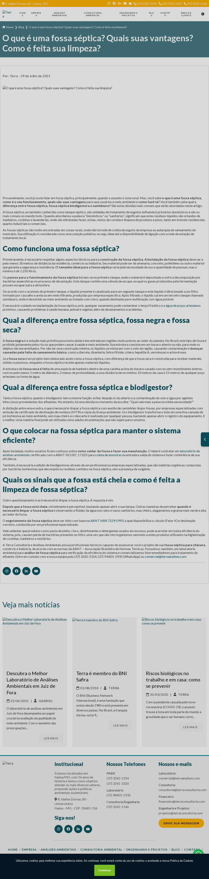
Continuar (104, 870)
